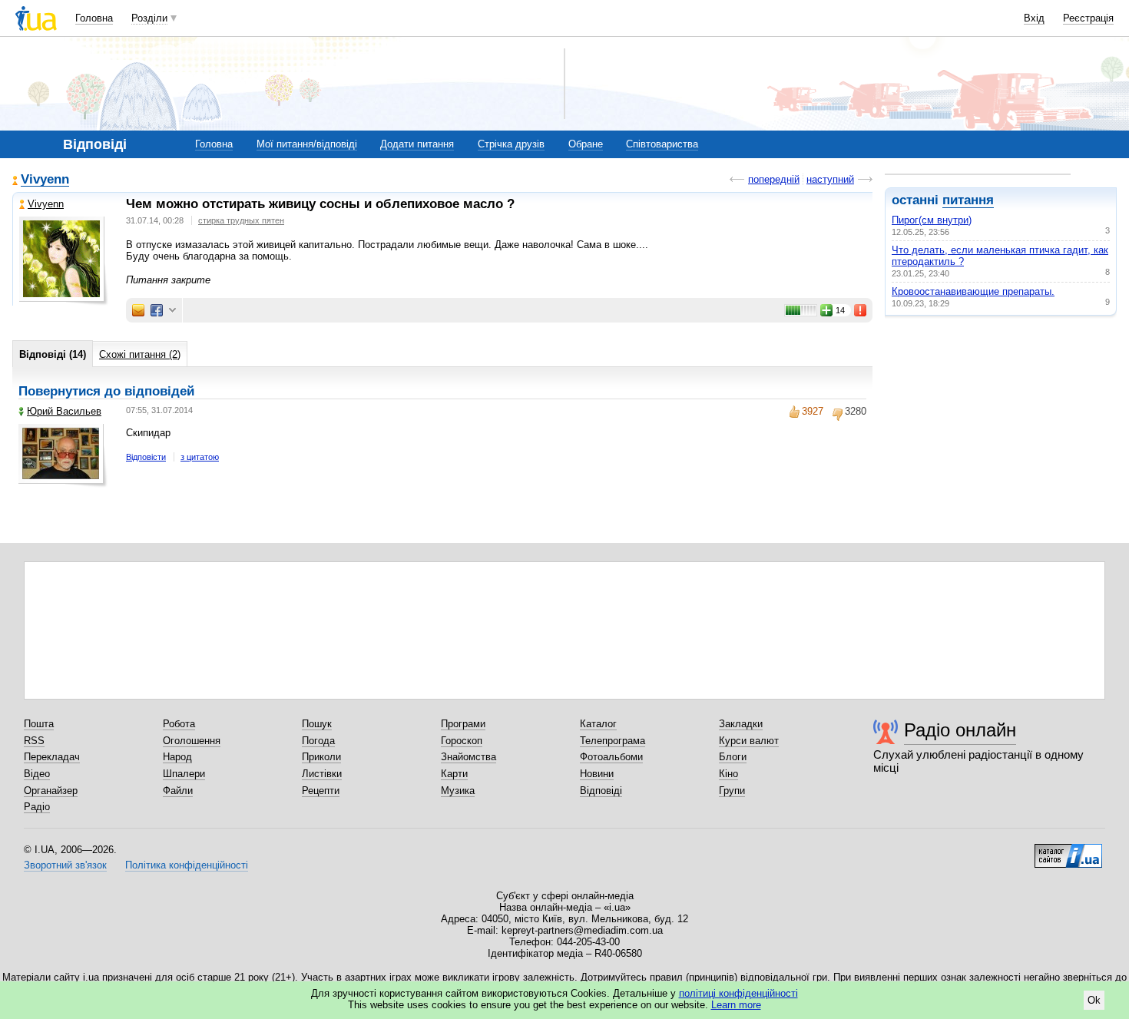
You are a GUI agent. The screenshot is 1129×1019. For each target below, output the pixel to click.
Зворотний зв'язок (65, 865)
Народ (177, 757)
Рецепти (320, 790)
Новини (597, 773)
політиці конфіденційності (738, 993)
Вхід (1034, 18)
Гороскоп (461, 740)
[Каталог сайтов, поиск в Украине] (1068, 850)
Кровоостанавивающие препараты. (973, 291)
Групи (732, 790)
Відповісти (146, 457)
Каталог (598, 724)
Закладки (741, 724)
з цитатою (199, 457)
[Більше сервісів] (172, 310)
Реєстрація (1088, 18)
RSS (34, 740)
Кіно (728, 773)
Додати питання (417, 144)
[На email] (138, 310)
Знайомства (468, 757)
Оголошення (191, 740)
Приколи (321, 757)
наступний (830, 179)
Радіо (37, 806)
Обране (585, 144)
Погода (318, 740)
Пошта (39, 724)
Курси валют (749, 740)
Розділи (149, 18)
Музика (458, 790)
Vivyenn (45, 180)
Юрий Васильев (64, 411)
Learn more (736, 1005)
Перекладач (52, 757)
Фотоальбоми (611, 757)
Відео (37, 773)
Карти (454, 773)
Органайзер (51, 790)
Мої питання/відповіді (307, 144)
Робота (179, 724)
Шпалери (184, 773)
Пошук (317, 724)
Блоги (733, 757)
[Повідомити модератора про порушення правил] (861, 310)
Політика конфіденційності (186, 865)
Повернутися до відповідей (106, 391)
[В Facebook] (157, 310)
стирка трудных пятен (241, 220)
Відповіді (601, 790)
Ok (1094, 1000)
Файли (178, 790)
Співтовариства (662, 144)
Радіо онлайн (960, 730)
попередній (774, 179)
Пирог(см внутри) (932, 220)
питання (968, 200)
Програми (463, 724)
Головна (94, 18)
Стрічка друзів (511, 144)
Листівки (322, 773)
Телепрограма (612, 740)
